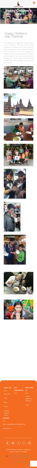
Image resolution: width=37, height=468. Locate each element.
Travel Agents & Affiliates (28, 398)
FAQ (5, 398)
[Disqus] (18, 351)
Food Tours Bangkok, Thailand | (19, 456)
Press (6, 406)
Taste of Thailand (21, 452)
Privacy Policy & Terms (6, 413)
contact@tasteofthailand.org (15, 424)
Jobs (27, 405)
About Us (7, 394)
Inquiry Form (7, 428)
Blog (5, 402)
